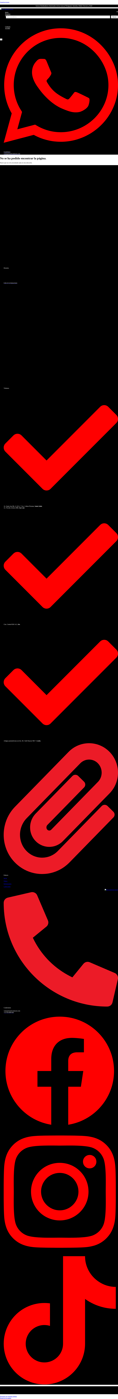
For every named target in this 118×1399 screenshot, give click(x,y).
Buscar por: (2, 17)
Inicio (6, 12)
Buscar (114, 17)
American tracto (4, 2)
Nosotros (7, 14)
